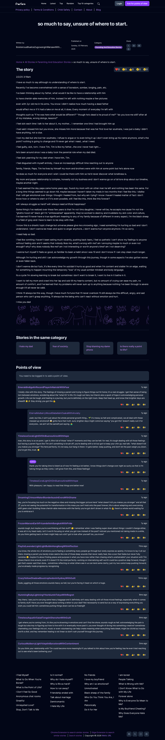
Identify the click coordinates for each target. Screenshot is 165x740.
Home (19, 62)
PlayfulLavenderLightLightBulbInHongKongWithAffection (48, 546)
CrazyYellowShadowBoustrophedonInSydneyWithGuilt (46, 578)
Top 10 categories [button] (85, 3)
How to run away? (59, 688)
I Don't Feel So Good (26, 692)
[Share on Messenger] (139, 45)
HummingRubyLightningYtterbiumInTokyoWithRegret (46, 595)
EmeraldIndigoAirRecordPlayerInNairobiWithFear (43, 387)
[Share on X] (128, 45)
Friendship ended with (61, 693)
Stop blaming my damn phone (98, 348)
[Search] (98, 3)
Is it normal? (56, 675)
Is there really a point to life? (131, 348)
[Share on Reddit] (128, 49)
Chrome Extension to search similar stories (70, 732)
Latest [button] (53, 3)
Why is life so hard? (60, 684)
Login (119, 3)
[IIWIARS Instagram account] (140, 734)
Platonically (90, 705)
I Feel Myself (22, 675)
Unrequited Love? (25, 705)
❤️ (117, 69)
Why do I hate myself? (61, 679)
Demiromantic (57, 701)
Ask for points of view (137, 3)
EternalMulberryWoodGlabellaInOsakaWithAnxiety (54, 413)
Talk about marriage (60, 697)
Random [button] (70, 3)
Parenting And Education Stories (108, 47)
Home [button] (43, 3)
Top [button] (61, 3)
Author (32, 462)
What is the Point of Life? (29, 687)
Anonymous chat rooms (28, 696)
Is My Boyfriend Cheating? (132, 708)
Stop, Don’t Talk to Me (27, 709)
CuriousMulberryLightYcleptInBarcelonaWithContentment (48, 643)
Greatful (20, 700)
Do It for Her (90, 709)
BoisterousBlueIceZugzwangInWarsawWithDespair (39, 47)
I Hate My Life (57, 706)
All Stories (30, 62)
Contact (78, 9)
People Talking (126, 679)
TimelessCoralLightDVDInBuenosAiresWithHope (43, 436)
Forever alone (126, 696)
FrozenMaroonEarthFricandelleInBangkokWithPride (45, 523)
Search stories (75, 735)
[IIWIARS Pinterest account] (146, 734)
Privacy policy (23, 9)
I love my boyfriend (94, 679)
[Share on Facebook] (134, 45)
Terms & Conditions (44, 9)
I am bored (124, 675)
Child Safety (64, 9)
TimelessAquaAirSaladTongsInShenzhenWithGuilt (44, 617)
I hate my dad (26, 346)
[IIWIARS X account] (135, 734)
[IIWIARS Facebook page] (129, 734)
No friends (89, 675)
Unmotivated (91, 688)
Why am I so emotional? (96, 684)
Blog (98, 9)
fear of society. (60, 346)
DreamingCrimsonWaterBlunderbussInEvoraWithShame (47, 497)
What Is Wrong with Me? (131, 684)
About (89, 9)
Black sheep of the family (97, 693)
